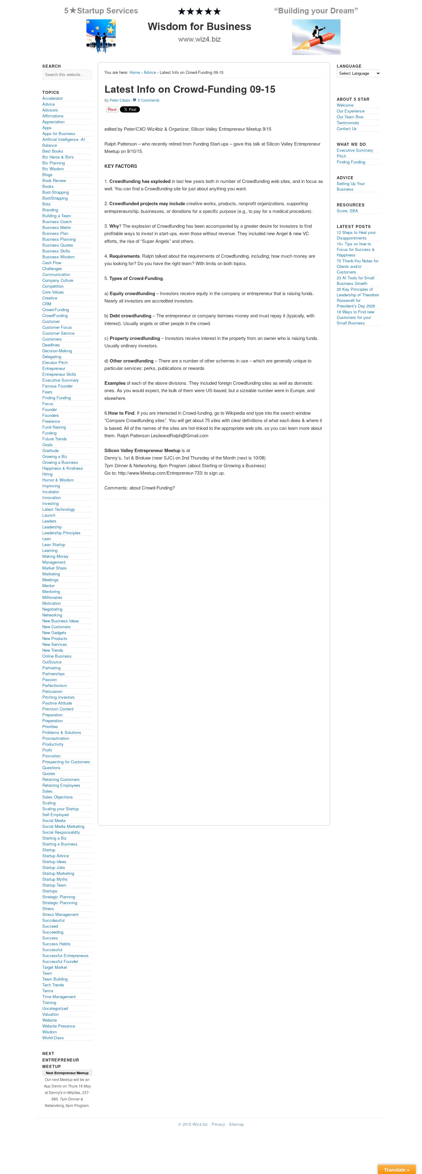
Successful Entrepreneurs (65, 955)
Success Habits (56, 944)
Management (53, 562)
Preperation (52, 720)
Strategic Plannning (59, 902)
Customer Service (58, 333)
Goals (47, 444)
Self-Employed (55, 814)
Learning (49, 550)
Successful (52, 949)
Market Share (54, 568)
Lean (46, 538)
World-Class (53, 1037)
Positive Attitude (57, 703)
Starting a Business (60, 844)
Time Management (59, 996)
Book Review (54, 180)
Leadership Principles (61, 533)
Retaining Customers (61, 779)
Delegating (51, 356)
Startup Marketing (58, 873)
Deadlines (51, 345)
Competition (53, 286)
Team (47, 973)
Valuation (50, 1014)
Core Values (53, 292)
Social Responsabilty (61, 832)
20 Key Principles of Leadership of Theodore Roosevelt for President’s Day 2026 (358, 297)
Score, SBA (347, 211)
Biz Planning (53, 163)
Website (49, 1020)
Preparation (52, 715)
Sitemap (236, 1124)
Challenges (52, 268)
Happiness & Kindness (62, 468)
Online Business (57, 656)
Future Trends (54, 439)
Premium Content (58, 709)
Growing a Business (60, 462)
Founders (50, 415)
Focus (47, 403)
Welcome (345, 105)
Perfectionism (54, 685)
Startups (49, 891)
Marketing (51, 574)
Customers (52, 339)
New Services (54, 644)
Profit (47, 750)
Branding (50, 210)
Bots (46, 204)
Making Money (55, 556)
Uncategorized (55, 1008)
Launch (48, 515)
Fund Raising (54, 427)
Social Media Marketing (63, 826)
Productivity (53, 744)
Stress (48, 908)
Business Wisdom (58, 257)
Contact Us (347, 128)
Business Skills (56, 251)
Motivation (51, 603)
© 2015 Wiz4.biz (193, 1124)
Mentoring (51, 591)
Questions (51, 767)
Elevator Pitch (55, 362)
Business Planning (59, 239)
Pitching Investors (58, 697)
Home (134, 72)
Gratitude (50, 450)
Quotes (48, 773)
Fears (47, 392)
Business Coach (57, 221)
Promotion (51, 756)
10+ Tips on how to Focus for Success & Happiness (356, 249)
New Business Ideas (60, 621)
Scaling (49, 803)
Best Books (52, 151)
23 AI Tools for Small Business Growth (355, 280)
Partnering (51, 668)
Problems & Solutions (61, 732)
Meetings (50, 580)
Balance (49, 145)
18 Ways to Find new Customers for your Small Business (355, 317)
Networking (52, 615)
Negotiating (52, 609)
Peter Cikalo (120, 100)
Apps (47, 127)
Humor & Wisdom (58, 480)
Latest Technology (58, 509)
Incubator (50, 491)
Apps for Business (58, 133)
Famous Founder (57, 386)
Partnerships (53, 673)
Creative (49, 298)
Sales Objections (57, 797)
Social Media (53, 820)
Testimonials (348, 122)
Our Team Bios (350, 117)
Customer (51, 321)
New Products (54, 638)
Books (48, 186)
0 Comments (148, 100)
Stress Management (60, 914)
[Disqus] (213, 580)
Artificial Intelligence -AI (63, 139)
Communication (56, 274)
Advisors (50, 110)
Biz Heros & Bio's (58, 157)
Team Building (55, 979)
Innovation (51, 497)
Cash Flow (51, 262)
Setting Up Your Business (351, 186)
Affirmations (53, 116)
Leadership (52, 527)
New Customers (56, 626)
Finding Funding (56, 398)
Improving (51, 486)
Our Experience (351, 111)
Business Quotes (57, 245)
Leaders (49, 521)
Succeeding (52, 932)
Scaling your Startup (60, 809)
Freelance (51, 421)
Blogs (47, 174)
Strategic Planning (58, 897)
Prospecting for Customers (66, 762)
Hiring (47, 474)
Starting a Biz (54, 838)
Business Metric (56, 227)
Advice (150, 72)
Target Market (54, 967)
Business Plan (55, 233)
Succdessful (53, 920)
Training (49, 1002)
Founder (49, 409)
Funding (49, 433)
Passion (49, 679)
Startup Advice (55, 855)
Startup (48, 850)
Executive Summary (60, 380)
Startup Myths (55, 879)
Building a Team (56, 215)
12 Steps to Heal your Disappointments (356, 235)
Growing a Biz (54, 456)
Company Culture (57, 280)
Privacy (218, 1124)
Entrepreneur (53, 368)
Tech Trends (53, 985)
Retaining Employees (61, 785)
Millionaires (52, 597)
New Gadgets (54, 632)
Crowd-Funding (55, 309)
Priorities (50, 726)
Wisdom (49, 1032)
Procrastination (55, 738)
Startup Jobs (53, 867)
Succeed (50, 926)
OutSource (51, 662)
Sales (47, 791)
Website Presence (58, 1026)
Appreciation (53, 122)
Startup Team (54, 885)
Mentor (48, 585)
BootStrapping (55, 198)
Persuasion (52, 691)
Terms (47, 991)
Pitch (341, 156)
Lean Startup (53, 544)
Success (50, 938)
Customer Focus (57, 327)
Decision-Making (57, 351)
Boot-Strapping (55, 192)
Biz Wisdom (53, 169)
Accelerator (52, 98)
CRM (46, 304)
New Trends (52, 650)
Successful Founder (60, 961)
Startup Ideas (54, 861)
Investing (50, 503)
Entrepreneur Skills (59, 374)
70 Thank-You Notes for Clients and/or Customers (357, 266)
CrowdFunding (55, 315)
